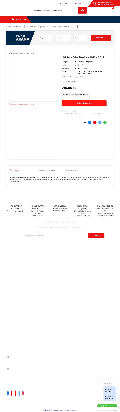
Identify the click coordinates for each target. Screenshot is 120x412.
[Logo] (13, 10)
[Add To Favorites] (69, 112)
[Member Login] (98, 11)
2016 (100, 71)
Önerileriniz (71, 170)
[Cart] (110, 11)
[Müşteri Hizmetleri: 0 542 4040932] (8, 357)
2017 (80, 73)
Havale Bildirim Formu (9, 347)
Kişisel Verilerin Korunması (11, 338)
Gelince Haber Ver (84, 103)
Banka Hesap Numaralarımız (16, 264)
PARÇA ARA (100, 38)
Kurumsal (77, 3)
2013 (85, 71)
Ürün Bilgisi (15, 170)
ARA (82, 10)
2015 (95, 71)
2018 (85, 73)
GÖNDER (96, 236)
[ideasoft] (47, 410)
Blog (85, 3)
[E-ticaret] (60, 410)
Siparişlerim (10, 259)
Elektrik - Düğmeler (86, 62)
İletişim (8, 255)
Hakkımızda (10, 250)
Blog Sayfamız (11, 268)
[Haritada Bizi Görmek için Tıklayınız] (8, 369)
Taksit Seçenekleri (47, 170)
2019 (90, 73)
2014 (90, 71)
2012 (80, 71)
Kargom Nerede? (64, 3)
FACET (80, 65)
